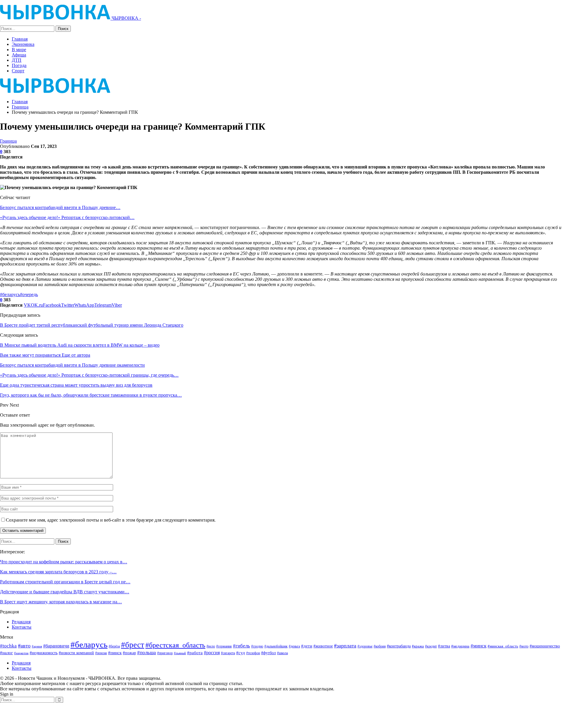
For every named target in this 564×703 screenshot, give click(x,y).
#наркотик (21, 653)
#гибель (241, 646)
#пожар (129, 652)
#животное (323, 646)
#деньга (294, 646)
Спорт (18, 70)
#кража (418, 646)
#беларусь (10, 294)
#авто (24, 646)
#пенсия (101, 653)
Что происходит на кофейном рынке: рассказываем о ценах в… (63, 561)
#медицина (460, 646)
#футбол (268, 652)
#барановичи (56, 645)
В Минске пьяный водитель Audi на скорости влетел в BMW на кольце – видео (80, 345)
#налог (6, 652)
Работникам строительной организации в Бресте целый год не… (65, 581)
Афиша (19, 54)
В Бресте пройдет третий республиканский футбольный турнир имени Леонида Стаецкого (91, 325)
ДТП (16, 60)
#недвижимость (44, 653)
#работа (195, 652)
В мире (19, 49)
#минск (478, 646)
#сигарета (228, 653)
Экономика (23, 44)
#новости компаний (76, 653)
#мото (523, 646)
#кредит (431, 646)
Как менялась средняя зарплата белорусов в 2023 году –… (58, 571)
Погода (19, 65)
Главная (20, 38)
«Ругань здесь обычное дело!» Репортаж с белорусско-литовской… (67, 217)
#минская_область (503, 646)
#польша (146, 652)
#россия (212, 652)
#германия (224, 646)
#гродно (257, 646)
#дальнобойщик (276, 646)
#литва (444, 646)
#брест (132, 644)
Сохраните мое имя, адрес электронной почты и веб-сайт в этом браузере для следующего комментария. (111, 519)
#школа (282, 653)
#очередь (29, 294)
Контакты (21, 626)
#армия (37, 646)
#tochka (8, 646)
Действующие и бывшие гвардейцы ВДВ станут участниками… (64, 591)
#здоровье (364, 646)
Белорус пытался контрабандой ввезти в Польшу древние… (60, 207)
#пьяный (180, 653)
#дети (306, 646)
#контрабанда (399, 646)
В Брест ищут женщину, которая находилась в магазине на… (61, 601)
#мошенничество (545, 646)
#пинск (115, 652)
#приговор (165, 653)
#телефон (253, 653)
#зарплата (345, 646)
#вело (211, 646)
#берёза (114, 646)
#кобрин (380, 646)
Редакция (21, 621)
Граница (8, 140)
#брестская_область (175, 645)
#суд (240, 652)
